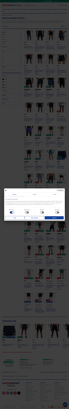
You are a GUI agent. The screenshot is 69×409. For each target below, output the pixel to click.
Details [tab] (34, 194)
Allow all (54, 217)
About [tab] (54, 194)
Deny (15, 217)
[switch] (27, 212)
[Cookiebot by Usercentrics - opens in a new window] (58, 190)
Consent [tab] (14, 194)
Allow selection (34, 217)
